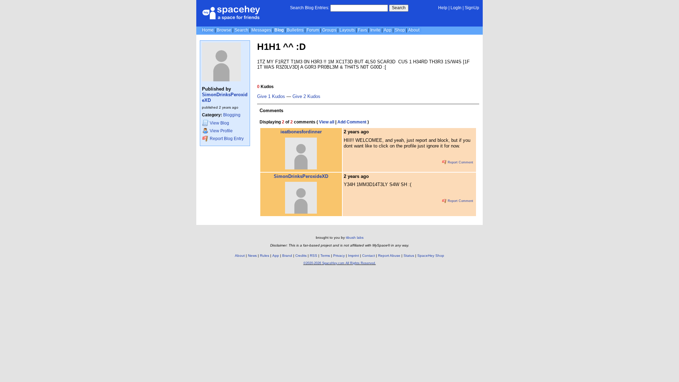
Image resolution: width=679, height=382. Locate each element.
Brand (287, 255)
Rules (264, 255)
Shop (400, 30)
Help (442, 7)
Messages (261, 30)
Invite (375, 30)
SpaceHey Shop (430, 255)
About (413, 30)
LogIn (456, 7)
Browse (224, 30)
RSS (313, 255)
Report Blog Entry (226, 138)
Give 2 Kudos (306, 96)
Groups (329, 30)
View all (326, 122)
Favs (362, 30)
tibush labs (355, 237)
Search (399, 7)
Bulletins (295, 30)
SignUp (472, 7)
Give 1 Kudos (271, 96)
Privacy (339, 255)
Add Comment (351, 122)
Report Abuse (389, 255)
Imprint (353, 255)
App (387, 30)
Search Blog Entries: (309, 7)
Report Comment (460, 162)
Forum (313, 30)
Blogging (231, 114)
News (252, 255)
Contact (368, 255)
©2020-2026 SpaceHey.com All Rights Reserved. (339, 263)
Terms (325, 255)
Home (208, 30)
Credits (301, 255)
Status (409, 255)
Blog (279, 30)
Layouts (347, 30)
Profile (221, 130)
